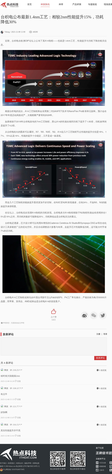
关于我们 (3, 463)
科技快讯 (45, 4)
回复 (19, 381)
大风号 (101, 470)
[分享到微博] (85, 315)
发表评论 (100, 358)
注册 (98, 334)
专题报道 (92, 4)
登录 (105, 334)
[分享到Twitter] (103, 315)
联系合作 (19, 463)
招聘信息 (36, 463)
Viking (7, 32)
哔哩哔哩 (102, 466)
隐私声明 (28, 463)
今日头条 (102, 463)
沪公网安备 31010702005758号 (13, 469)
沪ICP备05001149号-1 (31, 466)
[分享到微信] (94, 315)
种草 (61, 4)
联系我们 (11, 463)
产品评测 (76, 4)
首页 (29, 4)
